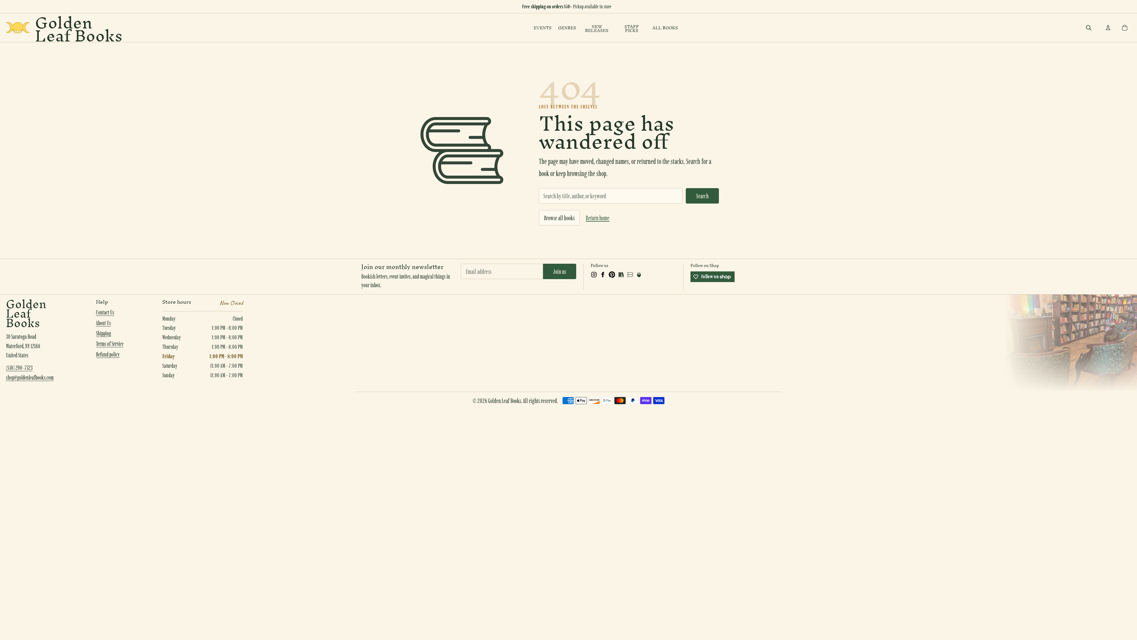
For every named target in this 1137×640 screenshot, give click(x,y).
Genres (567, 28)
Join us (559, 271)
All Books (665, 28)
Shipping (103, 333)
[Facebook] (603, 274)
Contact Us (105, 312)
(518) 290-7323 (19, 367)
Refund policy (108, 354)
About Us (103, 323)
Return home (597, 218)
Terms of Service (109, 343)
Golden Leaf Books (79, 27)
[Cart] (1124, 27)
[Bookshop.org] (630, 274)
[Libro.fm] (639, 274)
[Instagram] (594, 274)
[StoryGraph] (621, 274)
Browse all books (559, 218)
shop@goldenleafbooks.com (30, 377)
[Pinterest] (612, 274)
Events (543, 28)
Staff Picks (631, 29)
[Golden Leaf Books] (18, 28)
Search (702, 196)
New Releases (596, 29)
